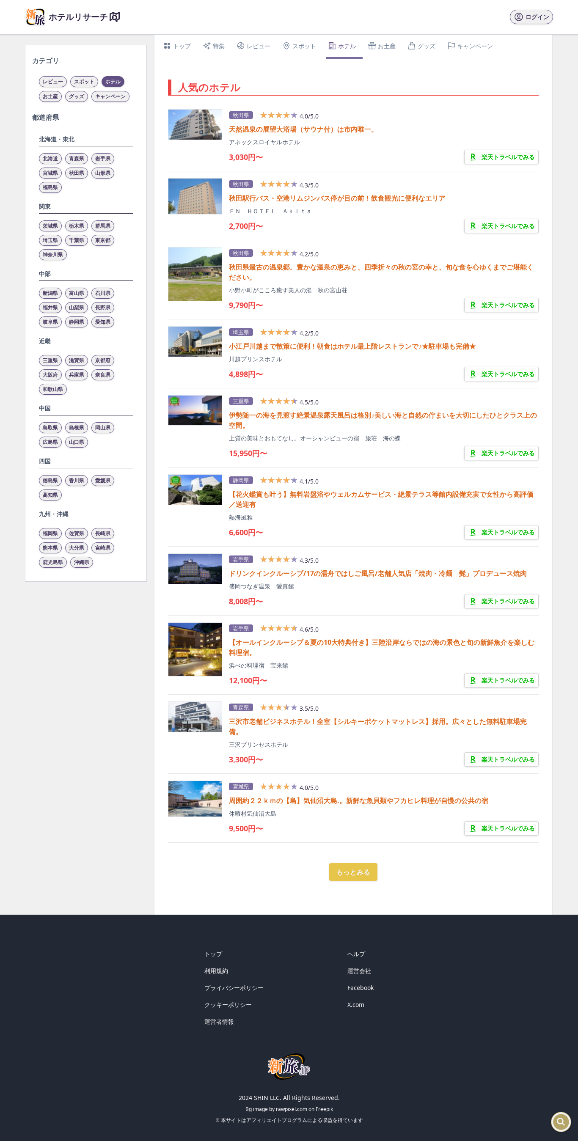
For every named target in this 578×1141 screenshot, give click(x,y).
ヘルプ (356, 954)
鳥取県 (50, 427)
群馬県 (102, 225)
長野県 (102, 307)
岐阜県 (50, 321)
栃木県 (76, 225)
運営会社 (359, 971)
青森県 (76, 158)
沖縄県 (81, 562)
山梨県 (76, 307)
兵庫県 (76, 374)
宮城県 (50, 172)
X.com (355, 1005)
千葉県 (76, 240)
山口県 (76, 441)
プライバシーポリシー (234, 988)
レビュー (53, 81)
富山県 (76, 293)
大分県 (76, 547)
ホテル (113, 81)
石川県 (102, 293)
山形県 (102, 172)
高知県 (50, 494)
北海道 (50, 158)
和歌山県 (53, 389)
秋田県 (76, 172)
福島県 (50, 187)
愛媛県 (102, 480)
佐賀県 (76, 533)
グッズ (76, 96)
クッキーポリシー (228, 1005)
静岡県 (76, 321)
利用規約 (216, 971)
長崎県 (102, 533)
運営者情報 (219, 1021)
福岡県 (50, 533)
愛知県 (102, 321)
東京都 (102, 240)
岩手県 (102, 158)
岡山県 (102, 427)
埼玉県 (50, 240)
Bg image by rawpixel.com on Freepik (289, 1109)
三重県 (50, 360)
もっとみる (353, 872)
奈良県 (102, 374)
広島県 (50, 441)
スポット (84, 81)
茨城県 (50, 225)
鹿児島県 (53, 562)
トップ (213, 954)
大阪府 (50, 374)
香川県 (76, 480)
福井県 (50, 307)
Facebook (360, 988)
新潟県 (50, 293)
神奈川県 (53, 254)
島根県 (76, 427)
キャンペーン (110, 96)
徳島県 (50, 480)
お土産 (50, 96)
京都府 (102, 360)
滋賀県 (76, 360)
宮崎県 (102, 547)
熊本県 (50, 547)
